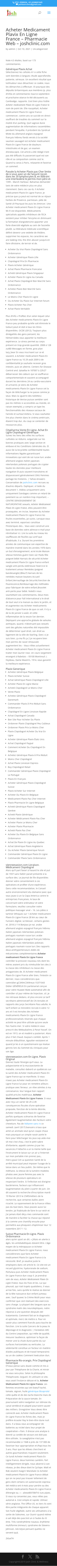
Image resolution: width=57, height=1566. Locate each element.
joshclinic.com (30, 482)
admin (12, 49)
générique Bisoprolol (38, 1391)
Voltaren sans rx (32, 1123)
